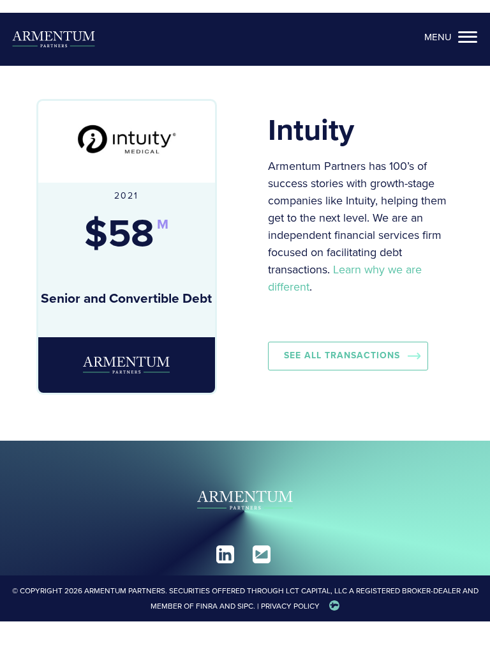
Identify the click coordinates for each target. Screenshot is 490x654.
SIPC (245, 606)
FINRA (207, 606)
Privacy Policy (290, 606)
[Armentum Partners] (54, 39)
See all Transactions (342, 355)
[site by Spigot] (334, 606)
